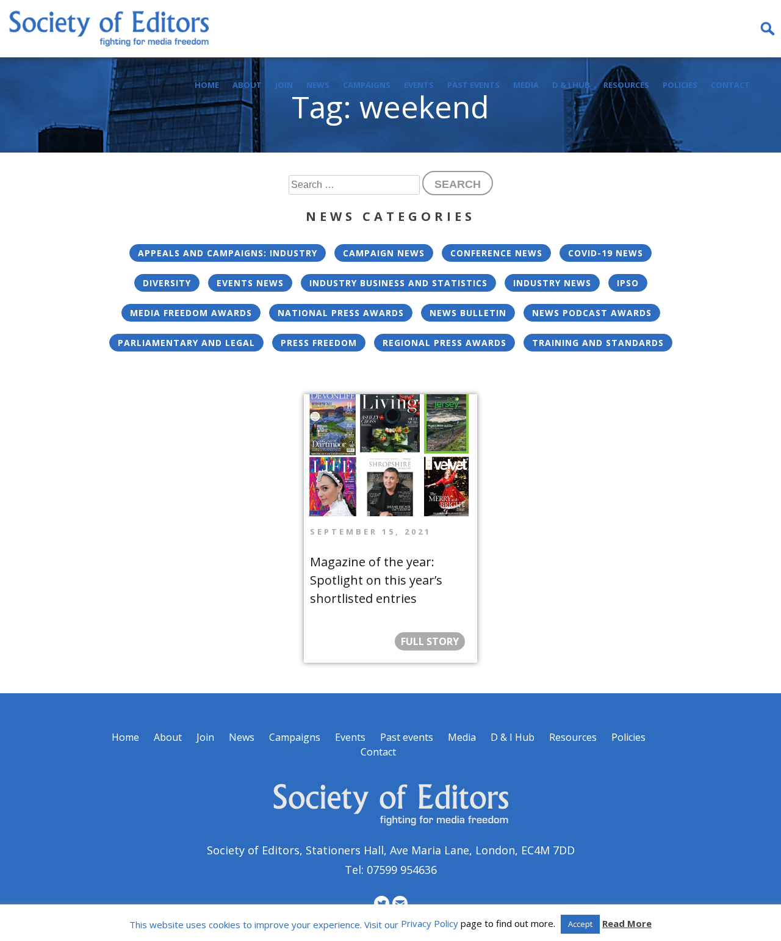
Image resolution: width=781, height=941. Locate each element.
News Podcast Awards (592, 313)
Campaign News (384, 253)
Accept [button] (580, 923)
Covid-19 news (605, 253)
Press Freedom (319, 342)
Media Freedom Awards (191, 313)
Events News (250, 283)
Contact (730, 84)
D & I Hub (571, 84)
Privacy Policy (429, 923)
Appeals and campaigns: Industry (227, 253)
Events (419, 84)
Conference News (496, 253)
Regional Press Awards (444, 342)
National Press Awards (341, 313)
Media (526, 84)
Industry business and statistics (398, 283)
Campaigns (366, 84)
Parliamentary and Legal (186, 342)
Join (284, 84)
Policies (680, 84)
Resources (626, 84)
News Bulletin (468, 313)
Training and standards (598, 342)
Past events (473, 84)
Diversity (167, 283)
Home (207, 84)
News (317, 84)
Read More (627, 923)
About (247, 84)
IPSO (628, 283)
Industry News (552, 283)
